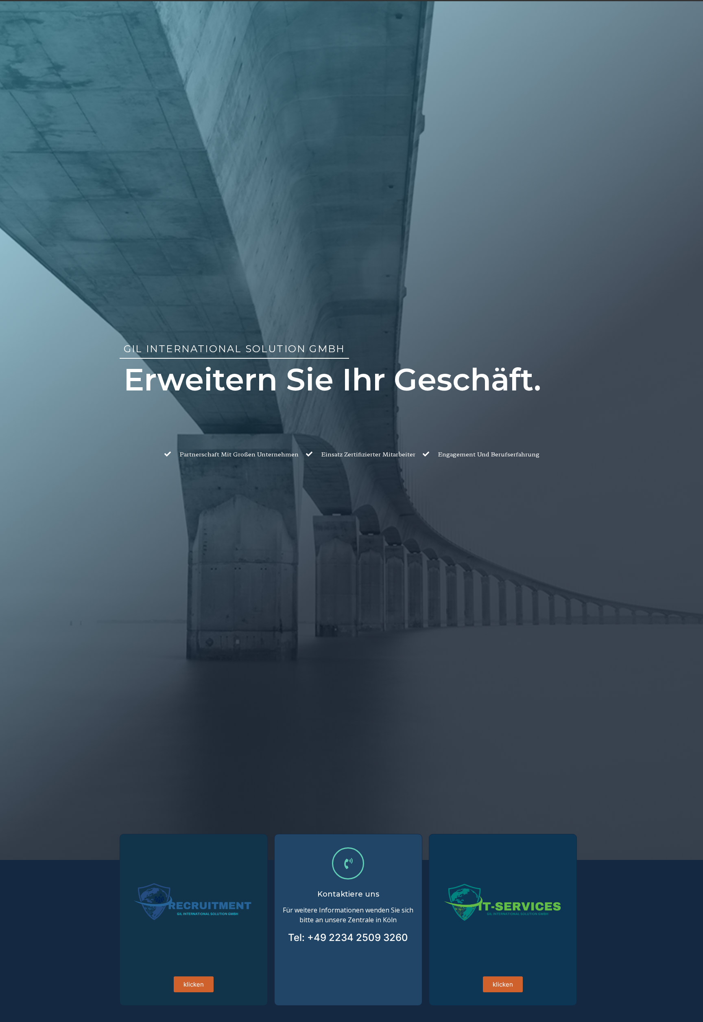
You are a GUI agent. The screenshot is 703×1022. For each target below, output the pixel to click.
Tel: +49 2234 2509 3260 (348, 937)
